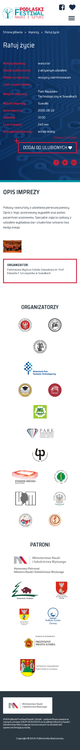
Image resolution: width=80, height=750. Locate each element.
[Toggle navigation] (71, 18)
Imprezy (33, 32)
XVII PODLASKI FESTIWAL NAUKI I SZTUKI (23, 13)
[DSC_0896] (12, 246)
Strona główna (13, 32)
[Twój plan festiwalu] (72, 7)
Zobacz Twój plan (65, 137)
